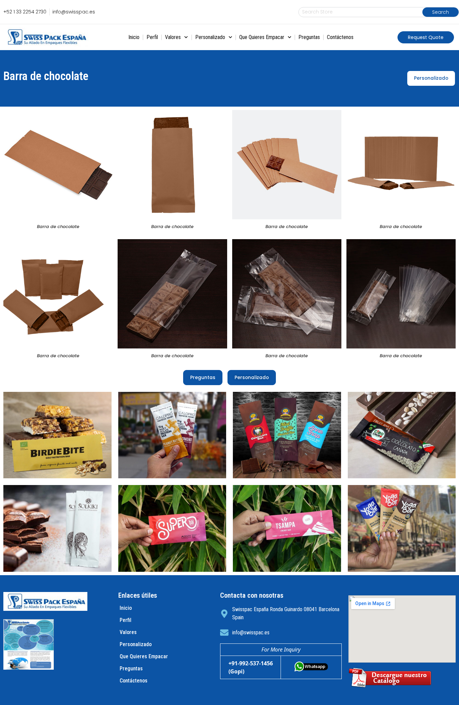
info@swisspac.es (250, 632)
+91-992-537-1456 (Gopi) (250, 667)
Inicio (133, 37)
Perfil (152, 37)
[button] (426, 37)
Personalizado (210, 37)
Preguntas (309, 37)
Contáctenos (340, 37)
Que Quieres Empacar (261, 37)
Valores (173, 37)
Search (440, 12)
